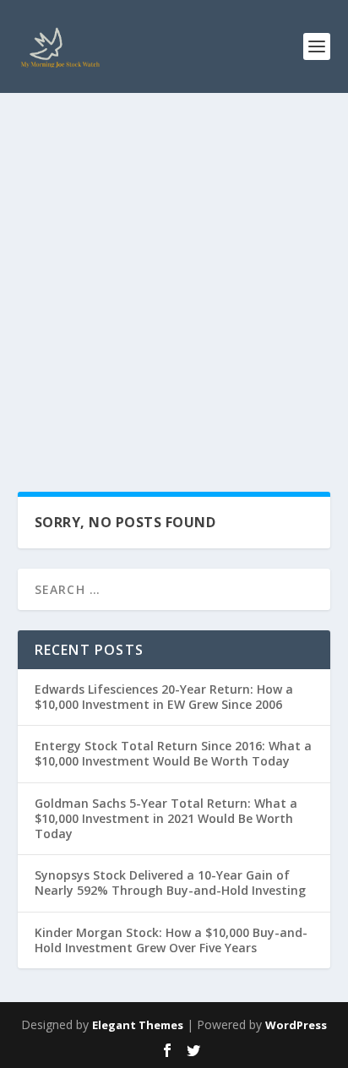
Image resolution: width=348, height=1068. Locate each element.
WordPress (296, 1025)
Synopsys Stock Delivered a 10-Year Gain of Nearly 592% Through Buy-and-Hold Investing (170, 882)
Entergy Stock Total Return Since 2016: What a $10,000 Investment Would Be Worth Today (173, 753)
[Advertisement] (174, 275)
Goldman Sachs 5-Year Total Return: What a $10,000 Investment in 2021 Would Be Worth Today (166, 818)
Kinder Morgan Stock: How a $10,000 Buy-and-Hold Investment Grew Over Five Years (171, 940)
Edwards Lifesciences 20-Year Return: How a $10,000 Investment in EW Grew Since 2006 (164, 696)
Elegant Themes (137, 1025)
